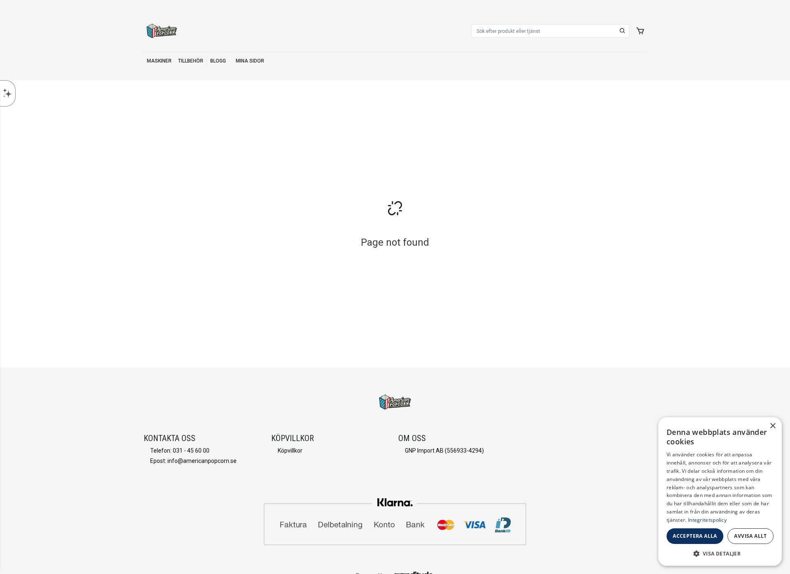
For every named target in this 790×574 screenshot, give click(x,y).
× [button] (772, 426)
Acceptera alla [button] (695, 535)
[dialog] (720, 491)
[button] (720, 553)
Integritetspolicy (707, 519)
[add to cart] (640, 30)
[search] (622, 30)
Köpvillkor (290, 450)
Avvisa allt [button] (750, 535)
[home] (161, 31)
